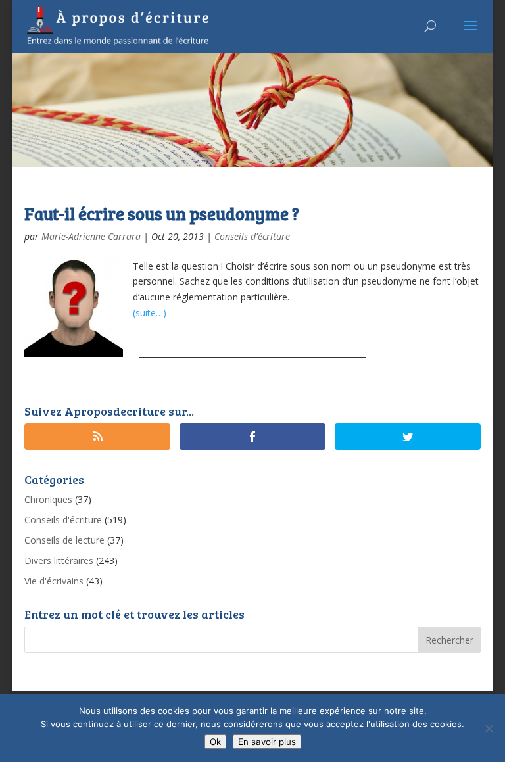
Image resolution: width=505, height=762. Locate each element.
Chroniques (48, 499)
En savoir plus (267, 741)
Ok (215, 741)
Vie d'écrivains (54, 581)
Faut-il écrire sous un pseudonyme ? (161, 213)
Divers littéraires (58, 560)
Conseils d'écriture (252, 236)
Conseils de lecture (64, 540)
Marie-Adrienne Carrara (91, 236)
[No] (488, 728)
